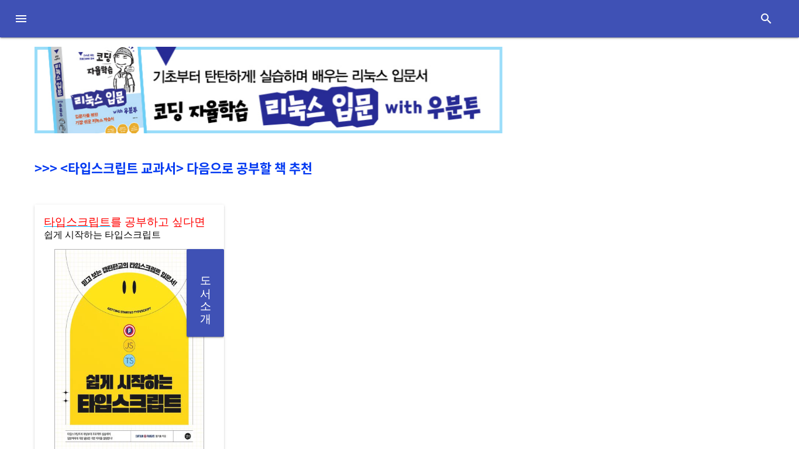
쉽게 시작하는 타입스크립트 (102, 234)
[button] (21, 19)
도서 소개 (205, 293)
